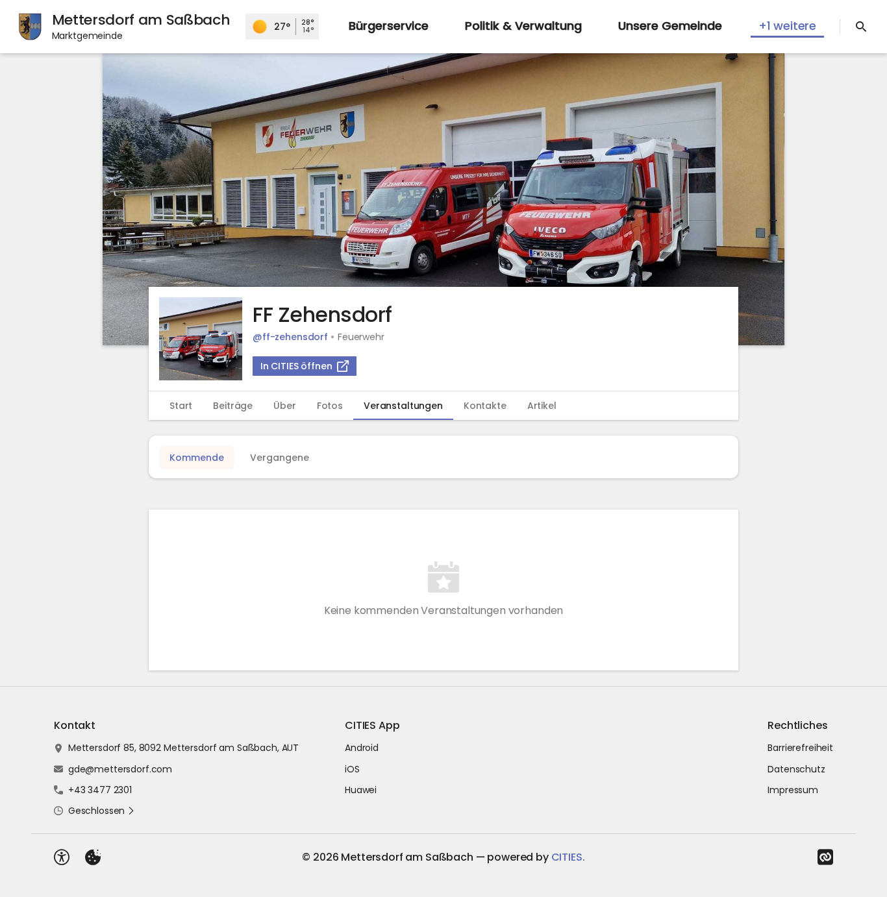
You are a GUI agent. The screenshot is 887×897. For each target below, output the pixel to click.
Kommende (196, 457)
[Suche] (861, 26)
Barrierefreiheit (800, 747)
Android (362, 747)
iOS (352, 769)
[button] (443, 199)
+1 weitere (787, 26)
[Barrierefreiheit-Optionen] (61, 857)
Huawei (361, 789)
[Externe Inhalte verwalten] (93, 857)
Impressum (793, 789)
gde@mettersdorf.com (120, 769)
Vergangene (279, 457)
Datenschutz (796, 769)
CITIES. (568, 857)
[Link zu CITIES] (825, 857)
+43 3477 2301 (100, 789)
